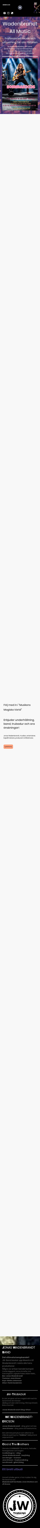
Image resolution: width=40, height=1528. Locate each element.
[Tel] (12, 13)
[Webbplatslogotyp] (11, 7)
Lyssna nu (8, 747)
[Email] (8, 13)
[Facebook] (5, 13)
